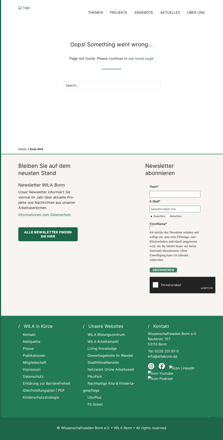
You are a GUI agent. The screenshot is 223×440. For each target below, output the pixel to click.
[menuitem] (97, 12)
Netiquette (31, 341)
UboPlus (94, 397)
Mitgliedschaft (34, 362)
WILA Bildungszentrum (106, 334)
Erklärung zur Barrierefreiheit (46, 383)
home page (144, 58)
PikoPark (95, 376)
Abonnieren (163, 270)
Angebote (143, 12)
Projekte (118, 12)
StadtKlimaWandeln (103, 362)
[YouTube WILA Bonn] (160, 373)
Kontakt (29, 334)
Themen (95, 12)
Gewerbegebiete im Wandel (110, 355)
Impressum (32, 369)
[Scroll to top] (213, 421)
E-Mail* (155, 201)
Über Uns (196, 12)
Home (22, 149)
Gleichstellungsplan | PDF (44, 390)
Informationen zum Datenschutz (44, 214)
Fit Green (95, 404)
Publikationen (34, 355)
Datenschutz (33, 376)
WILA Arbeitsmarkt (103, 341)
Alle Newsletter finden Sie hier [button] (48, 234)
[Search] (111, 85)
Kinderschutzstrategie (41, 397)
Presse (28, 348)
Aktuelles (170, 12)
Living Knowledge (102, 348)
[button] (155, 84)
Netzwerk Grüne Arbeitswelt (111, 369)
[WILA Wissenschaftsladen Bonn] (24, 12)
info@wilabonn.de (162, 356)
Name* (154, 186)
